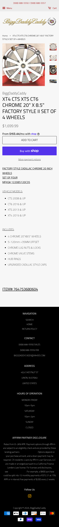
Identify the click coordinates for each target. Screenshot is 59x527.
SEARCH (30, 320)
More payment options (29, 159)
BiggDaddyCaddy (38, 508)
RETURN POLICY (29, 329)
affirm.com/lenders (28, 452)
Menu (9, 8)
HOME (30, 324)
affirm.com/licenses (17, 471)
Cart (54, 8)
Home (5, 35)
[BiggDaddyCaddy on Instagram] (29, 496)
